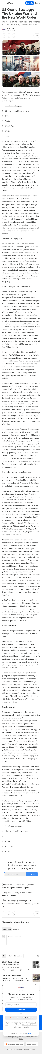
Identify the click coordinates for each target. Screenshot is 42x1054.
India (7, 136)
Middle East (9, 126)
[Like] (4, 35)
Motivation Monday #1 (10, 965)
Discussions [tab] (18, 956)
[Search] (38, 956)
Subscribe (29, 3)
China (7, 116)
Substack (10, 1049)
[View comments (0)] (9, 35)
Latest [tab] (10, 956)
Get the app (31, 1044)
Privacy (21, 1037)
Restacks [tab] (16, 929)
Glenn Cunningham (10, 962)
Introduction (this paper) (14, 106)
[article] (21, 966)
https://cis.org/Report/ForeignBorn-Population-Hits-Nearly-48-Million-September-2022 (21, 903)
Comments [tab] (7, 929)
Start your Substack (15, 1044)
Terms (28, 1037)
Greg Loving (11, 28)
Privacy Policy (24, 1027)
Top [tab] (4, 956)
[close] (35, 985)
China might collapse (11, 975)
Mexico (8, 131)
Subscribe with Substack (23, 1018)
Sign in (37, 3)
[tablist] (11, 929)
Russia (7, 121)
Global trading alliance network (17, 111)
